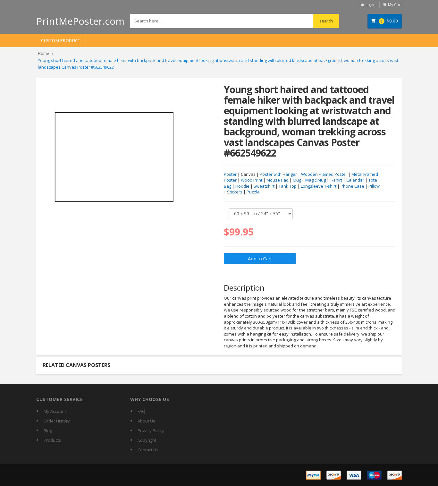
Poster (230, 174)
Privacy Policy (151, 430)
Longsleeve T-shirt (318, 186)
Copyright (147, 440)
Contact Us (148, 450)
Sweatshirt (264, 186)
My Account (55, 411)
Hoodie (242, 186)
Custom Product (60, 40)
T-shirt (336, 180)
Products (52, 440)
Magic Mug (315, 180)
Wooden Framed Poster (324, 174)
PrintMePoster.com (80, 21)
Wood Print (251, 180)
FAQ (141, 411)
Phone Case (352, 186)
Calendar (355, 180)
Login (370, 4)
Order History (57, 421)
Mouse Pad (277, 180)
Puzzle (253, 192)
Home (43, 53)
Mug (297, 180)
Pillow (374, 186)
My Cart (395, 4)
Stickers (234, 192)
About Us (146, 421)
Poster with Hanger (278, 174)
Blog (48, 430)
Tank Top (288, 186)
